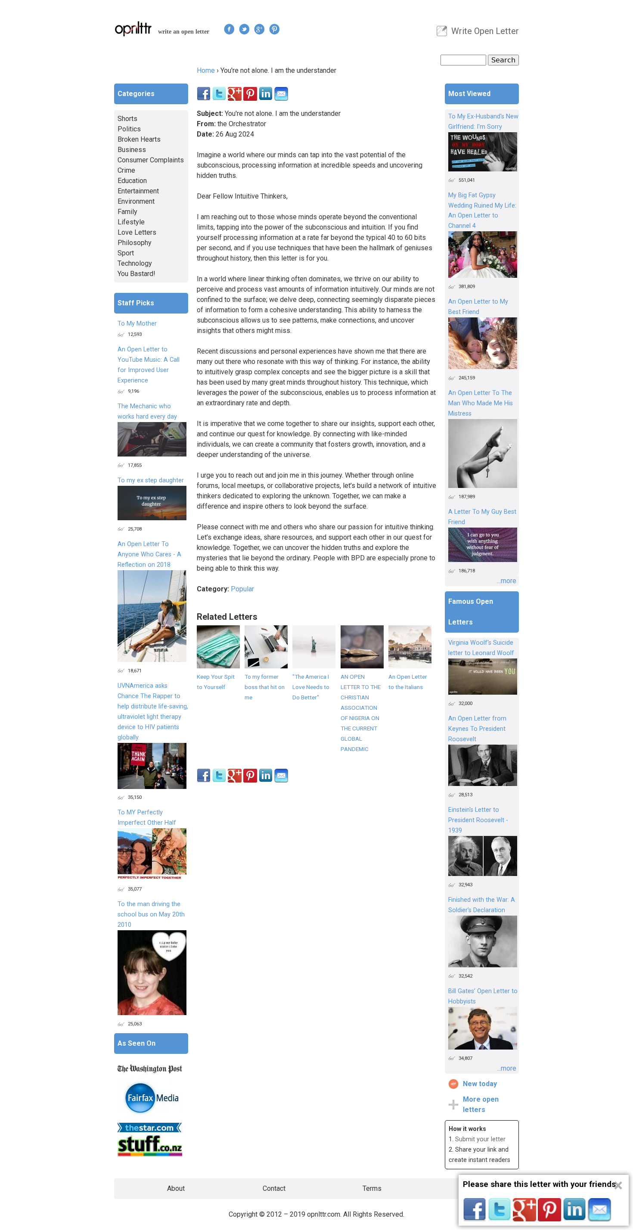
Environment (136, 201)
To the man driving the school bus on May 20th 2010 (151, 915)
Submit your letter (480, 1139)
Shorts (127, 119)
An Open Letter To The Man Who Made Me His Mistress (480, 403)
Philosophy (135, 243)
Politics (129, 129)
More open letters (481, 1104)
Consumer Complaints (151, 160)
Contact (274, 1188)
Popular (242, 589)
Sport (126, 253)
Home (206, 70)
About (176, 1188)
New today (480, 1084)
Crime (126, 170)
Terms (372, 1188)
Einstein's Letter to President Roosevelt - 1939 (478, 820)
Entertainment (138, 191)
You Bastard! (136, 274)
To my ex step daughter (151, 480)
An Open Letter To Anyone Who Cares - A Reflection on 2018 (149, 554)
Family (127, 212)
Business (132, 150)
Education (132, 181)
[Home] (133, 29)
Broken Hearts (139, 139)
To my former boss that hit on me (265, 687)
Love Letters (137, 232)
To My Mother (137, 323)
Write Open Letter (485, 31)
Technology (135, 263)
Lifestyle (131, 222)
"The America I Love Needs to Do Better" (310, 687)
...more (506, 581)
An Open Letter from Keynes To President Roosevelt (477, 729)
